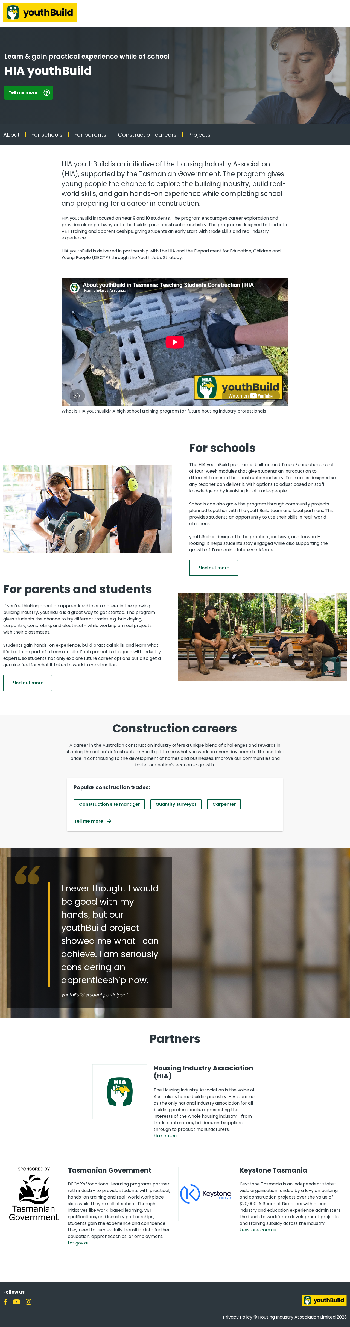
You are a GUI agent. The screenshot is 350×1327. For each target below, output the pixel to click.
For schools (47, 134)
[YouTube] (19, 1301)
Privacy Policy (237, 1317)
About (11, 134)
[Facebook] (7, 1301)
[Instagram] (31, 1301)
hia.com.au (165, 1136)
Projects (199, 134)
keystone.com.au (258, 1230)
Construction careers (147, 134)
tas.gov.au (78, 1243)
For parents (90, 134)
